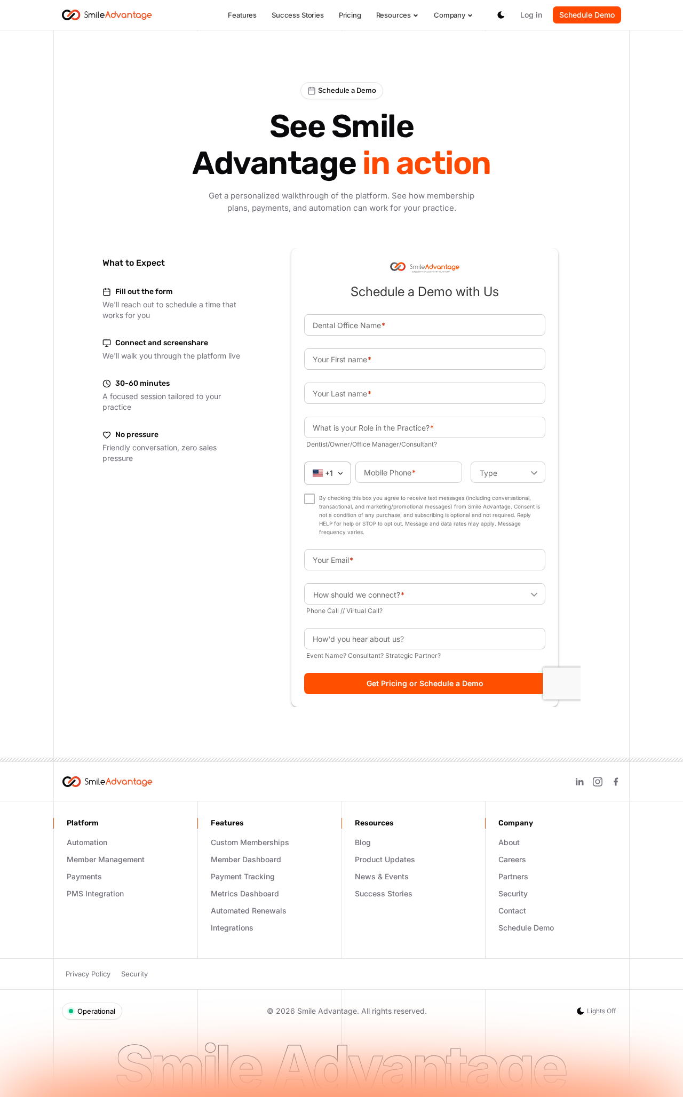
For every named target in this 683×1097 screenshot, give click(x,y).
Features (242, 15)
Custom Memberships (250, 842)
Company (449, 15)
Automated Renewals (249, 910)
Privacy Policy (88, 973)
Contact (512, 910)
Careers (512, 859)
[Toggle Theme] (501, 14)
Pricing (350, 15)
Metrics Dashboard (245, 893)
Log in (531, 14)
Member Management (106, 859)
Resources (393, 15)
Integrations (232, 927)
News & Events (382, 876)
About (509, 842)
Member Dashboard (246, 859)
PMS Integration (95, 893)
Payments (84, 876)
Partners (513, 876)
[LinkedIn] (579, 781)
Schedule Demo (587, 14)
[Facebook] (616, 781)
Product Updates (385, 859)
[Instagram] (597, 781)
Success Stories (298, 15)
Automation (87, 842)
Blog (363, 842)
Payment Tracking (243, 876)
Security (513, 893)
